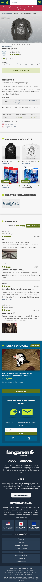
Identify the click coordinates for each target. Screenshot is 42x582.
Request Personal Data (17, 574)
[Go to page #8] (27, 44)
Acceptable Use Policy (30, 572)
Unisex (4, 62)
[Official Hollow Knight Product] (4, 53)
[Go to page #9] (29, 44)
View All (35, 346)
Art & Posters (21, 558)
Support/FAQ (21, 495)
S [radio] (4, 65)
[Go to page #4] (17, 44)
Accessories (21, 562)
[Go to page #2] (12, 44)
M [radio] (9, 65)
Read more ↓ (7, 299)
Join (21, 433)
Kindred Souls (9, 48)
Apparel (21, 539)
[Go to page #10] (32, 44)
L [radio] (15, 65)
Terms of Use (31, 570)
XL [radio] (21, 65)
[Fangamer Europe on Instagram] (29, 438)
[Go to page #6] (22, 44)
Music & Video (21, 555)
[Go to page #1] (10, 44)
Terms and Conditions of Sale (13, 572)
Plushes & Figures (21, 545)
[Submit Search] (35, 2)
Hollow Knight (7, 46)
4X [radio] (37, 65)
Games (21, 542)
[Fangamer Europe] (7, 2)
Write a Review (33, 226)
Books (21, 552)
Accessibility (29, 574)
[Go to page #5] (20, 44)
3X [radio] (32, 65)
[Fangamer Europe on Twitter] (13, 438)
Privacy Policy (11, 570)
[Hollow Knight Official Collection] (11, 203)
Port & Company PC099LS (26, 101)
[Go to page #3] (15, 44)
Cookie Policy (21, 570)
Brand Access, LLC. (9, 577)
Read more (21, 391)
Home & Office (21, 549)
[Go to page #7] (24, 44)
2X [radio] (26, 65)
